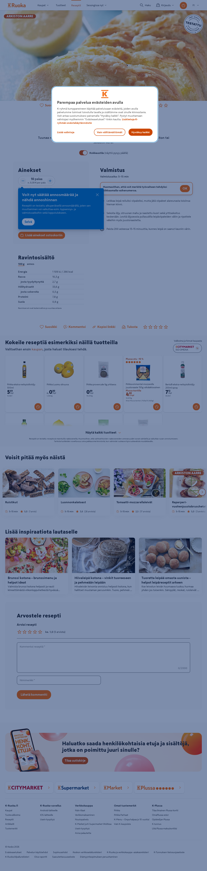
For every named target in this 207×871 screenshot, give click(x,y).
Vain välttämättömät (109, 132)
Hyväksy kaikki (140, 132)
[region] (104, 114)
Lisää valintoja (65, 132)
